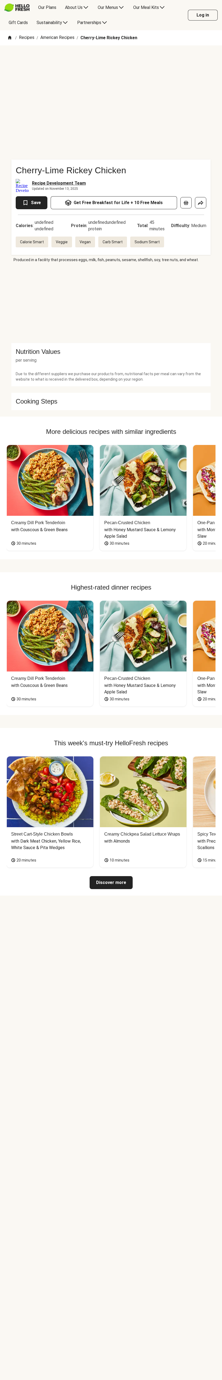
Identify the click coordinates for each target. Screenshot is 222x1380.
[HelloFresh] (17, 8)
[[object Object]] (186, 202)
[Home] (9, 38)
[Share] (200, 202)
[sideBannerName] (111, 303)
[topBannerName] (111, 61)
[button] (111, 351)
